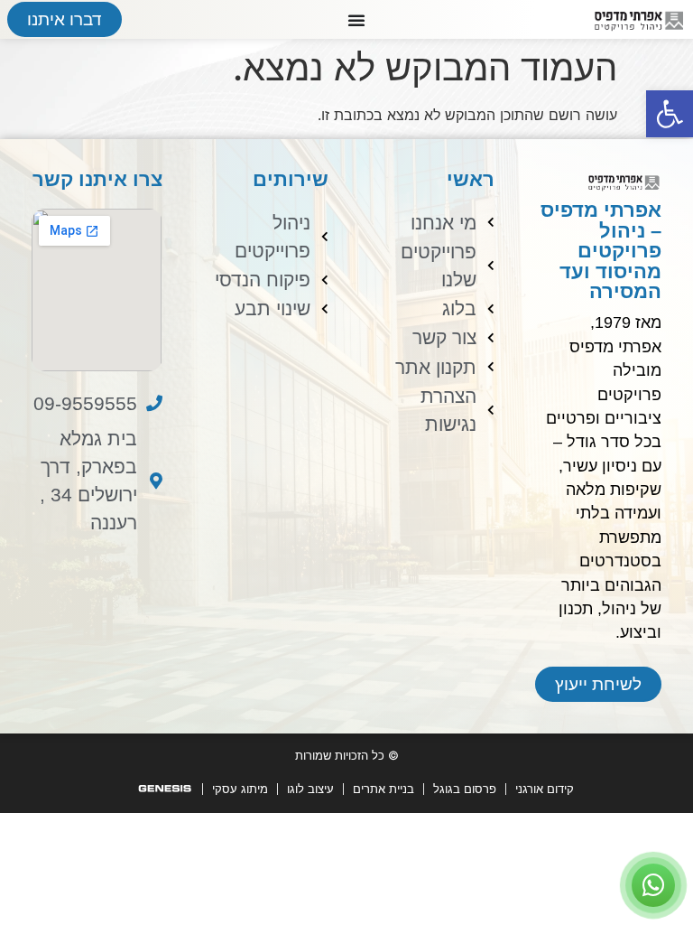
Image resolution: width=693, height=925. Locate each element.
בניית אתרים (383, 788)
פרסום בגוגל (464, 788)
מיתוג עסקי (240, 788)
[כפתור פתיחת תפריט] (356, 20)
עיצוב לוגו (310, 788)
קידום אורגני (544, 788)
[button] (669, 113)
